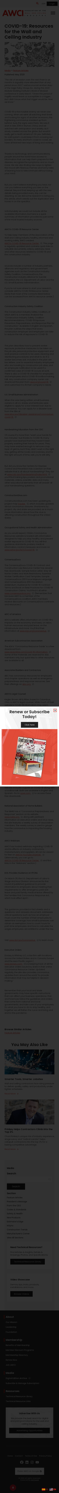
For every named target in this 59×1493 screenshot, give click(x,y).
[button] (55, 710)
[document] (29, 746)
